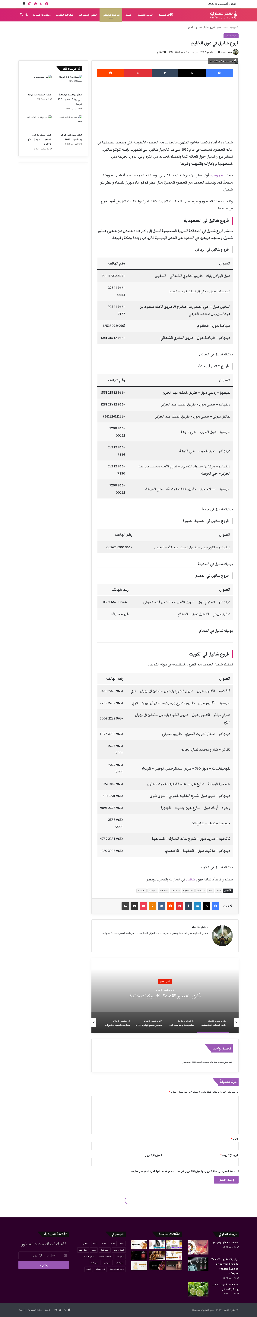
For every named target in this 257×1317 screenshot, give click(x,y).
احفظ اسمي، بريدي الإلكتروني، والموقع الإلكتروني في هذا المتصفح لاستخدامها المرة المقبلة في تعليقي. (182, 1171)
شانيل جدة (163, 890)
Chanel (218, 890)
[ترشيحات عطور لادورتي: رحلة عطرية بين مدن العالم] (157, 1244)
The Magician (226, 52)
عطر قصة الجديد (105, 1256)
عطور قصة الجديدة (117, 1269)
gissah (85, 1243)
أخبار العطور (165, 981)
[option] (165, 995)
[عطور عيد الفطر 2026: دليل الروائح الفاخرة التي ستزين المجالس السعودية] (174, 1244)
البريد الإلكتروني (229, 1155)
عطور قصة (94, 1262)
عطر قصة (120, 1256)
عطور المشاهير (87, 15)
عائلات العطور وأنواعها (225, 1243)
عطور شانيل (153, 890)
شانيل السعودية (188, 890)
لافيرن (89, 1269)
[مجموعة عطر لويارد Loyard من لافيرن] (157, 1255)
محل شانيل (141, 890)
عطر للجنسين (89, 1256)
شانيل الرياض (201, 890)
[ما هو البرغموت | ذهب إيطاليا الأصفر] (198, 1289)
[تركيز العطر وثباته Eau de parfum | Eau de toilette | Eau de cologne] (198, 1264)
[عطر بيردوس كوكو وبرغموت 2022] (68, 123)
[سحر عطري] (223, 15)
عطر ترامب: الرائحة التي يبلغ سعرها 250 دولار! (70, 99)
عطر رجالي (83, 1250)
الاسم (235, 1139)
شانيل (190, 879)
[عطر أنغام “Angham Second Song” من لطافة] (174, 1265)
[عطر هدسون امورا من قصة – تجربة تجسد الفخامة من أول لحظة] (157, 1265)
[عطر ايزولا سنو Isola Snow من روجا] (139, 1265)
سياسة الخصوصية (35, 1310)
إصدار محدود (119, 1250)
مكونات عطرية (41, 15)
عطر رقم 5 (217, 175)
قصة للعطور (100, 1269)
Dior (95, 1243)
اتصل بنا (22, 1310)
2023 (113, 1243)
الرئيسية (164, 15)
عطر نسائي (120, 1262)
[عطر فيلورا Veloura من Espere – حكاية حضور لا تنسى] (139, 1255)
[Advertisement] (165, 107)
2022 (122, 1243)
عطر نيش (107, 1262)
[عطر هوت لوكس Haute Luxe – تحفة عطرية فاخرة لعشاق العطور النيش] (139, 1244)
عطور (128, 15)
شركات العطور (111, 15)
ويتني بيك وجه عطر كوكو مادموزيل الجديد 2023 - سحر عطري (205, 1062)
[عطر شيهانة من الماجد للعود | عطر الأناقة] (38, 123)
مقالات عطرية (64, 15)
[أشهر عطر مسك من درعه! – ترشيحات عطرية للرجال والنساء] (174, 1255)
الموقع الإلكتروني (153, 1155)
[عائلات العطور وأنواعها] (198, 1247)
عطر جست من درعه (39, 95)
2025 (104, 1243)
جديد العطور (145, 15)
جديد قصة (105, 1250)
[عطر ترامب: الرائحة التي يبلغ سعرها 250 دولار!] (68, 83)
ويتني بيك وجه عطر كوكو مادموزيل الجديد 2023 (165, 995)
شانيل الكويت (175, 890)
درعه (94, 1250)
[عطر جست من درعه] (38, 83)
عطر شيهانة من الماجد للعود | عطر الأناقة (40, 139)
